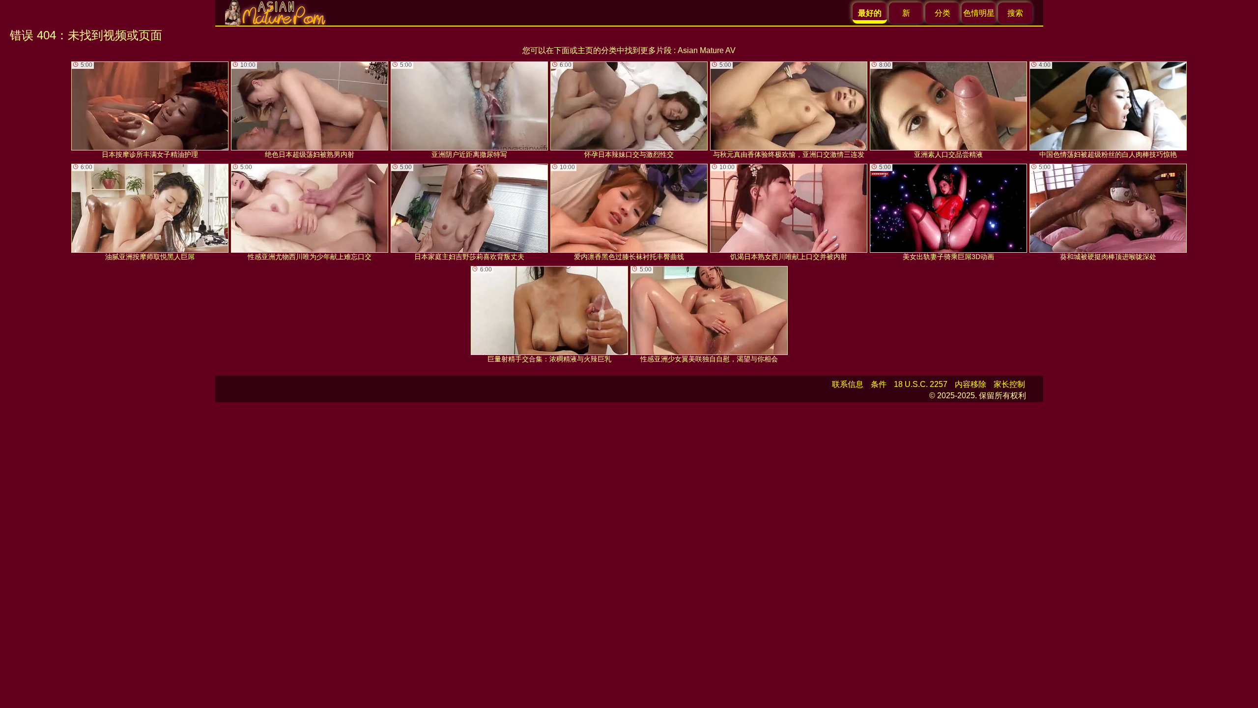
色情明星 (979, 13)
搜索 (1015, 13)
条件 (878, 384)
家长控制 (1009, 384)
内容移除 (970, 384)
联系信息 (847, 384)
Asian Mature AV (707, 50)
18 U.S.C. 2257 (920, 384)
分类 (942, 13)
